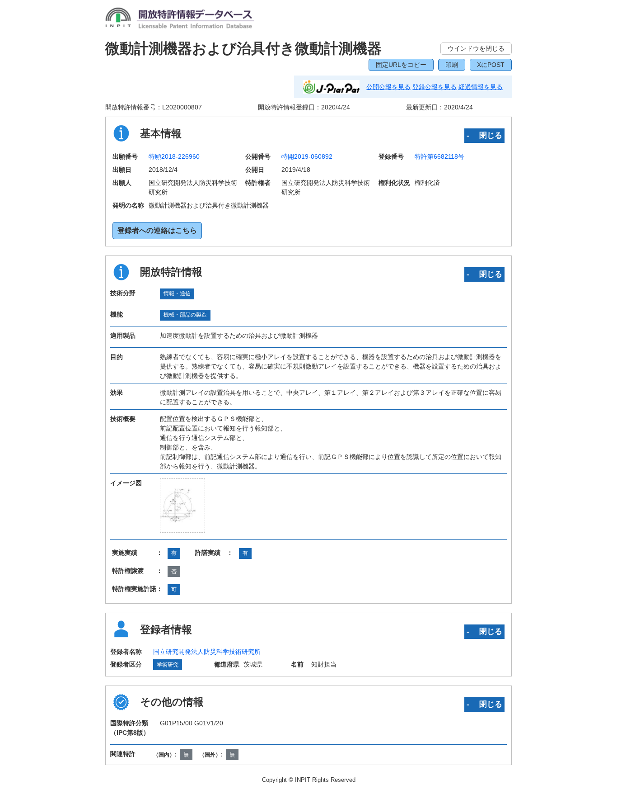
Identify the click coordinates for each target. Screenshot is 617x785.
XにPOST (491, 64)
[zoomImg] (182, 505)
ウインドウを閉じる (476, 48)
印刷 (451, 64)
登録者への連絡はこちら (157, 230)
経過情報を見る (480, 86)
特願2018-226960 (174, 156)
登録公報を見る (434, 86)
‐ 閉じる (484, 135)
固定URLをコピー (401, 64)
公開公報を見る (388, 86)
